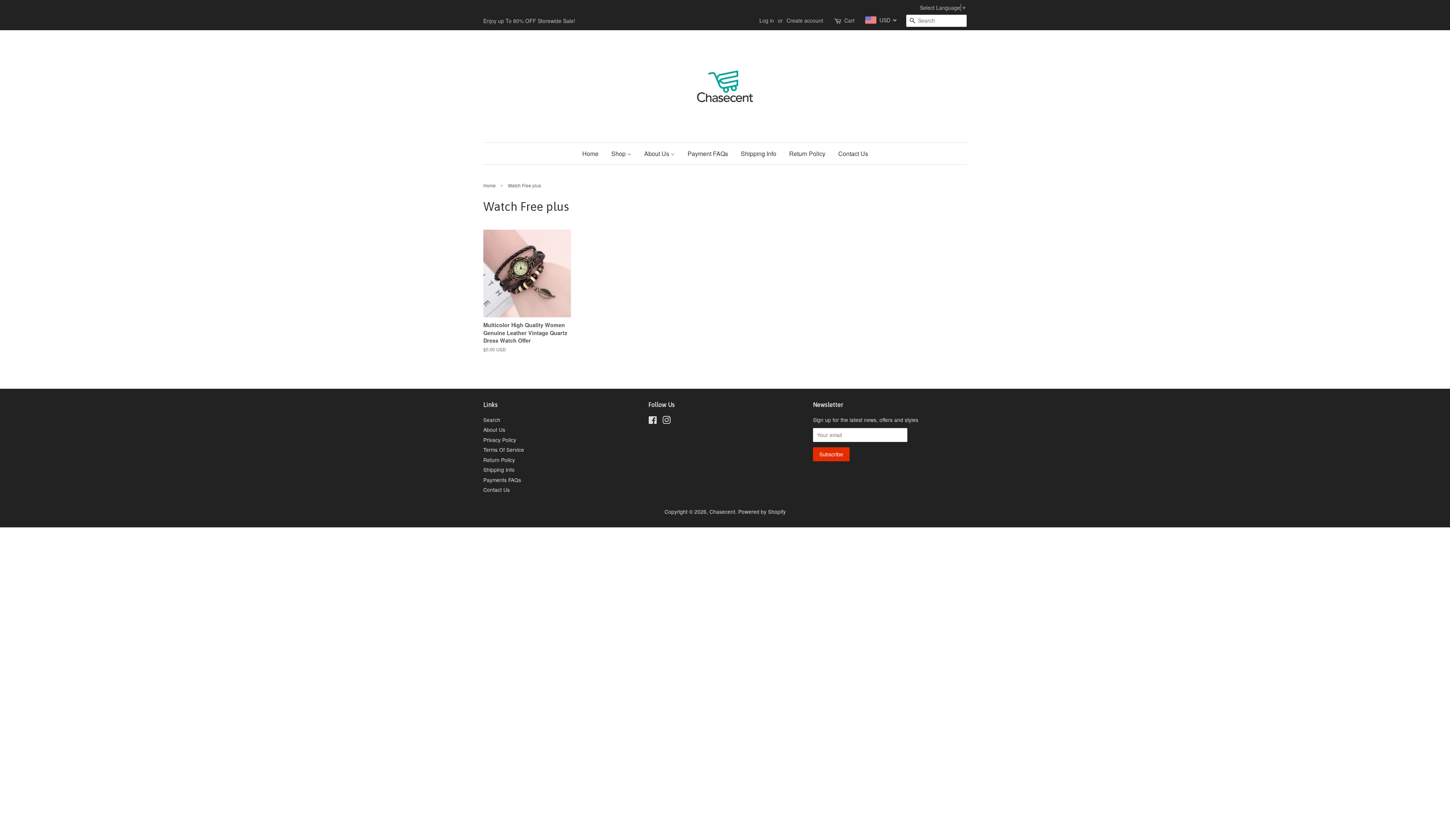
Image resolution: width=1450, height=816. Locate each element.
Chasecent (722, 511)
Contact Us (853, 153)
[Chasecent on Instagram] (666, 421)
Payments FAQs (502, 480)
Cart (849, 20)
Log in (766, 20)
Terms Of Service (503, 449)
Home (590, 153)
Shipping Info (758, 153)
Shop (619, 153)
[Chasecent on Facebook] (652, 421)
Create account (805, 20)
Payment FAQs (708, 153)
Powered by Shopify (762, 511)
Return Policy (807, 153)
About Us (657, 153)
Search (491, 419)
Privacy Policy (499, 440)
